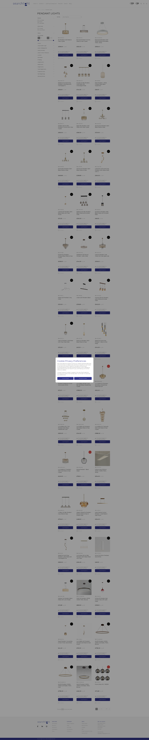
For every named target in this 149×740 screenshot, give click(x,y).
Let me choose (65, 378)
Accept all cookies (83, 378)
